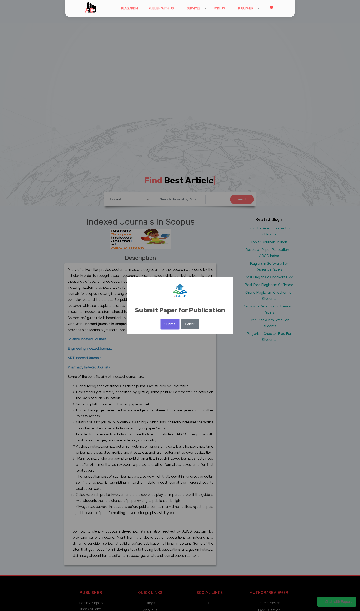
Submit (169, 324)
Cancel (190, 324)
